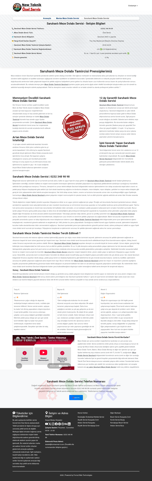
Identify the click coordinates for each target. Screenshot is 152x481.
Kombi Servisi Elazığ (117, 420)
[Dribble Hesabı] (62, 425)
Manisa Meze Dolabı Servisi (67, 18)
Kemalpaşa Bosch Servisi (119, 423)
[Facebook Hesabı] (56, 425)
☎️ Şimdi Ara (76, 397)
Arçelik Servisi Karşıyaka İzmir (88, 420)
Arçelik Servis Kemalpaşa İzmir (88, 425)
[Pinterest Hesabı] (59, 425)
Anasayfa (47, 18)
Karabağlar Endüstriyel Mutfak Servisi (91, 417)
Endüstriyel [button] (132, 5)
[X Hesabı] (49, 425)
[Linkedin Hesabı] (69, 425)
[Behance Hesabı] (66, 425)
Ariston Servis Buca (117, 425)
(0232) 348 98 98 (107, 28)
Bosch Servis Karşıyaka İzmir (120, 417)
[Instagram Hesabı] (53, 425)
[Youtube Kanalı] (46, 425)
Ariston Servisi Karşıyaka (86, 423)
